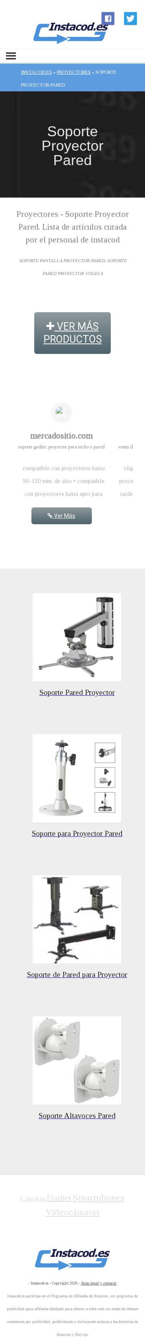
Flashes (59, 1198)
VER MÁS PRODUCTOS (73, 333)
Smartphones (98, 1197)
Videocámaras (73, 1212)
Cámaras (33, 1198)
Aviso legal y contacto (98, 1283)
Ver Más (64, 516)
